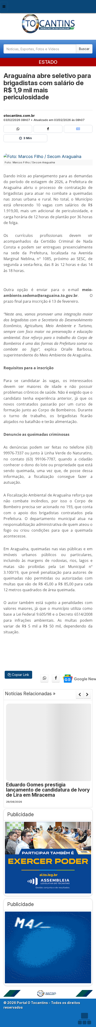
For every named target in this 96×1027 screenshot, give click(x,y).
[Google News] (78, 129)
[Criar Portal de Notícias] (84, 1018)
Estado (48, 62)
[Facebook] (48, 129)
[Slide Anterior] (79, 694)
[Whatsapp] (17, 129)
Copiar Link (20, 675)
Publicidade (20, 814)
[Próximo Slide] (87, 694)
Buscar (84, 49)
